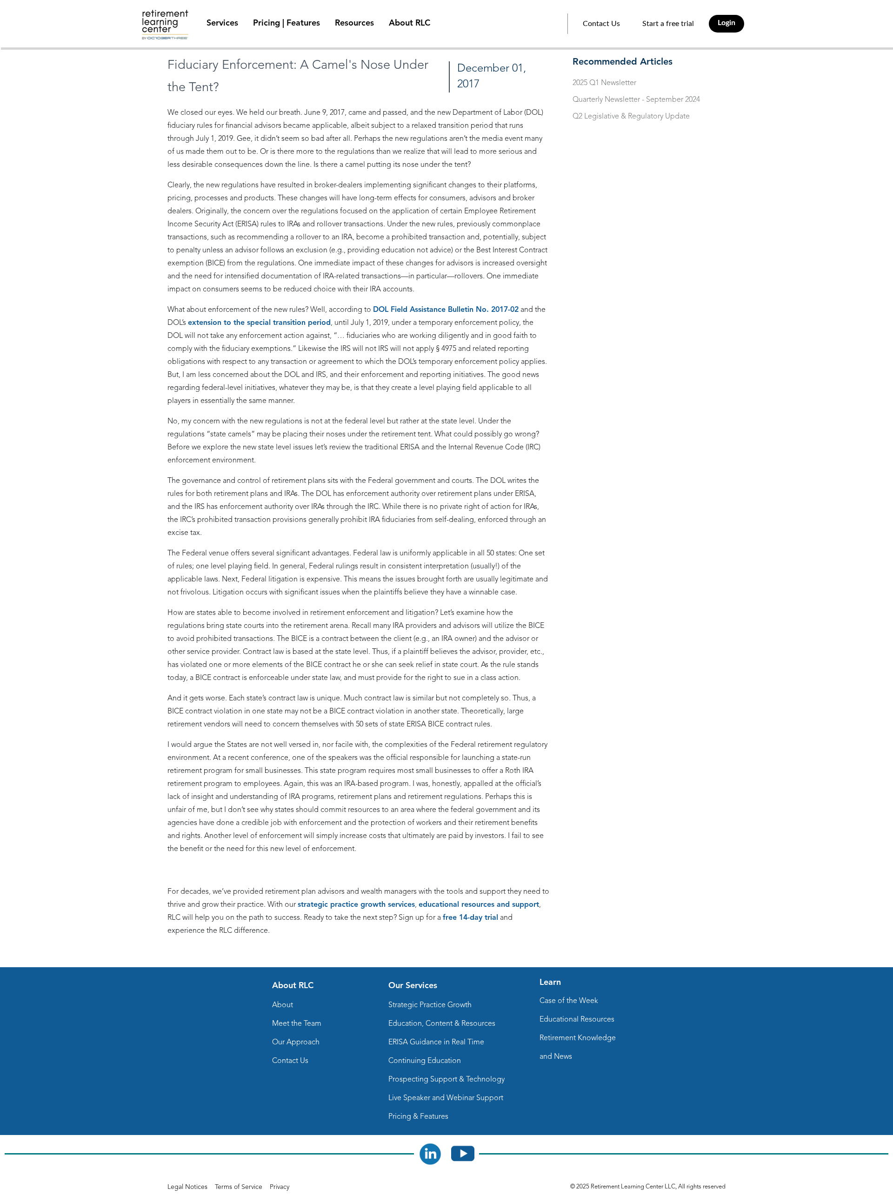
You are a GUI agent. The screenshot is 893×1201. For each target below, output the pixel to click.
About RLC (409, 23)
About (282, 1005)
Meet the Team (296, 1024)
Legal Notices (187, 1187)
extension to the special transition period (259, 323)
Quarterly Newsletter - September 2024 (636, 100)
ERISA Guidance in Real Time (436, 1042)
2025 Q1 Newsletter (604, 83)
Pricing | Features (286, 23)
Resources (354, 23)
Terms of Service (238, 1187)
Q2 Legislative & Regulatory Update (631, 116)
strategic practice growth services (356, 905)
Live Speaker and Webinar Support (445, 1098)
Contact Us (601, 23)
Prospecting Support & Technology (446, 1079)
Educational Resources (577, 1019)
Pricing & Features (418, 1117)
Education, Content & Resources (441, 1024)
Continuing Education (424, 1061)
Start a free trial (668, 23)
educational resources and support (479, 905)
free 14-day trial (470, 918)
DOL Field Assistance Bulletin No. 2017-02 (446, 310)
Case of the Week (569, 1001)
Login (726, 22)
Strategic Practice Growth (430, 1005)
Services (222, 23)
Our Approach (296, 1042)
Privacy (279, 1187)
